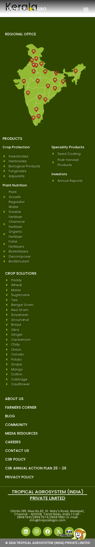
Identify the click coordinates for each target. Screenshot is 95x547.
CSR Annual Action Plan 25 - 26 (35, 468)
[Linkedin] (25, 531)
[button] (86, 9)
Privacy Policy (19, 477)
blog (10, 416)
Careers (13, 442)
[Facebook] (47, 531)
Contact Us (17, 450)
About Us (14, 398)
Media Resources (21, 433)
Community (16, 424)
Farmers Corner (20, 407)
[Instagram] (36, 531)
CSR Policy (15, 459)
